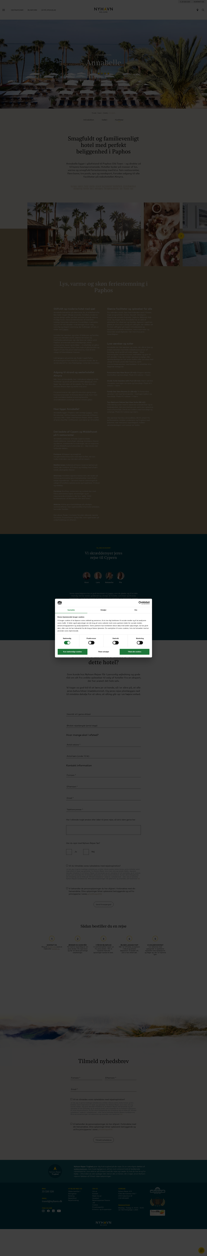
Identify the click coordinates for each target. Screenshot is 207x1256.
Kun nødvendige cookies (72, 652)
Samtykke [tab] (71, 610)
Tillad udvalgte (103, 652)
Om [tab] (135, 610)
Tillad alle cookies (134, 652)
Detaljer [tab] (104, 610)
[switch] (91, 642)
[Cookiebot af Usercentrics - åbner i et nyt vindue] (140, 602)
